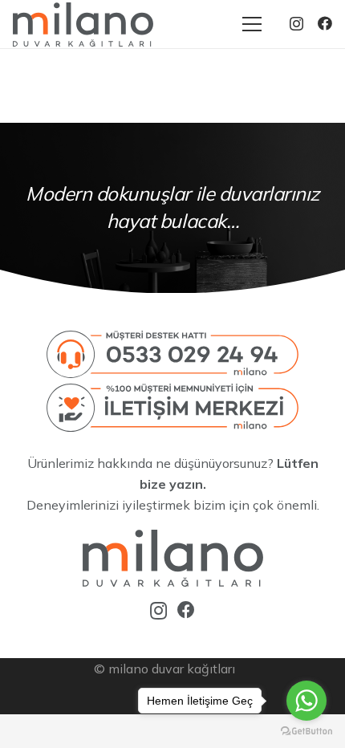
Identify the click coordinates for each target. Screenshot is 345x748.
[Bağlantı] (83, 24)
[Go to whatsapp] (306, 701)
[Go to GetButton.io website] (306, 731)
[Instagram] (296, 24)
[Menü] (252, 24)
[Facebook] (325, 23)
